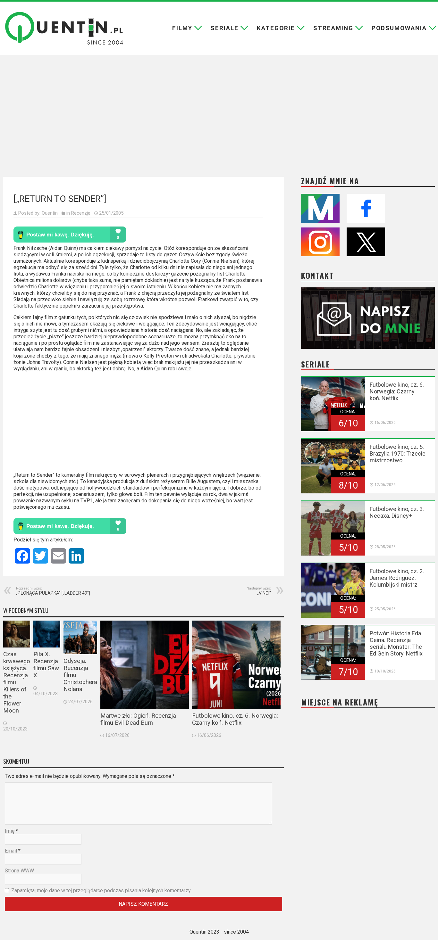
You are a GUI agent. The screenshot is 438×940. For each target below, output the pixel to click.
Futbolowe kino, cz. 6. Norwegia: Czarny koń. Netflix (235, 719)
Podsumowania (399, 28)
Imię (9, 831)
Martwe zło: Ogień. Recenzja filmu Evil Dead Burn (138, 719)
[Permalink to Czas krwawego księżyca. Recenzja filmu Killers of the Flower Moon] (16, 634)
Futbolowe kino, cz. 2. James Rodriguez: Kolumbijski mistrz (397, 578)
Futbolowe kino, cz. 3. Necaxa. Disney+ (397, 512)
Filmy (182, 28)
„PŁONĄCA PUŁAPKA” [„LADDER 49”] (53, 591)
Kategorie (276, 28)
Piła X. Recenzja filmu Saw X (46, 665)
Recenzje (80, 213)
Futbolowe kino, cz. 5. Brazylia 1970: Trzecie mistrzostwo (397, 453)
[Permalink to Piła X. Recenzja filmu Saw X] (46, 634)
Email (11, 851)
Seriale (225, 28)
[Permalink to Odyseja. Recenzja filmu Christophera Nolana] (80, 637)
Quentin (50, 213)
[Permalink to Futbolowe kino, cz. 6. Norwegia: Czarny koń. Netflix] (236, 665)
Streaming (333, 28)
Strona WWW (19, 871)
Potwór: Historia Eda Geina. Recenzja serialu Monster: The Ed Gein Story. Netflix (396, 643)
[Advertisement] (219, 111)
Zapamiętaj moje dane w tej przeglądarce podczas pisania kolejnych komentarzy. (101, 890)
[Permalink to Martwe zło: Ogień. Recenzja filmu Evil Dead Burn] (144, 665)
